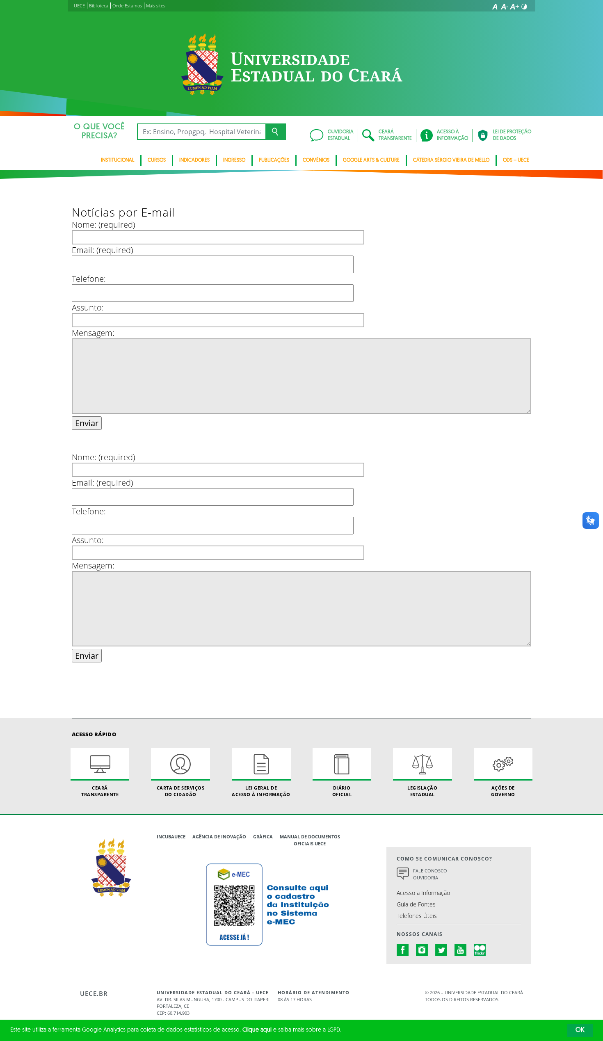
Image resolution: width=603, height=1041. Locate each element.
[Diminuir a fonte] (504, 6)
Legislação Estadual (422, 791)
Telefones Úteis (417, 916)
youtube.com (461, 950)
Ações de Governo (503, 791)
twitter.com (441, 950)
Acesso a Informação (423, 893)
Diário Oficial (342, 791)
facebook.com (403, 950)
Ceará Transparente (100, 791)
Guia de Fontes (416, 904)
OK (580, 1030)
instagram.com (422, 950)
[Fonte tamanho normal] (495, 6)
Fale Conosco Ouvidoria (430, 874)
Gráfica (263, 836)
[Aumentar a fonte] (514, 6)
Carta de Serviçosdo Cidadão (181, 791)
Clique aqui (257, 1030)
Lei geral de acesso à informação (261, 791)
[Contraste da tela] (524, 6)
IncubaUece (171, 836)
